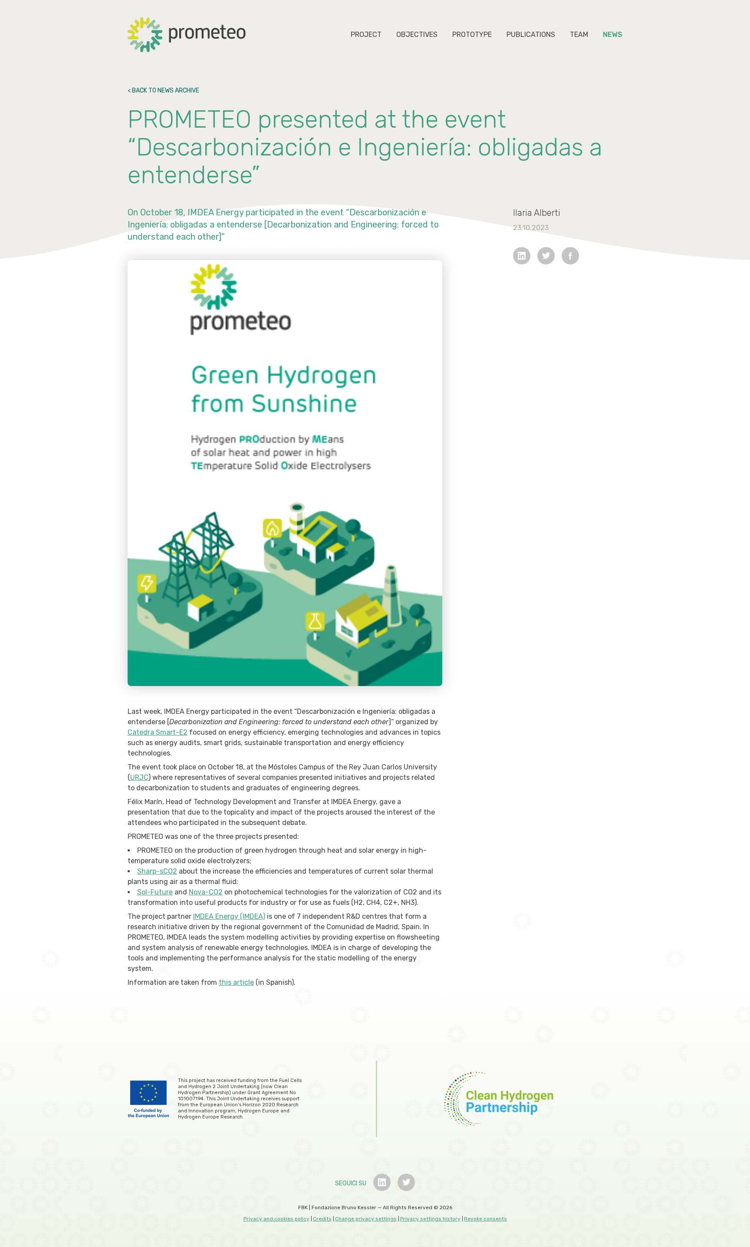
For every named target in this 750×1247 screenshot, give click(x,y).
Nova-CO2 (206, 892)
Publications (531, 34)
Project (366, 34)
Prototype (472, 34)
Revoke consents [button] (485, 1219)
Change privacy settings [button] (366, 1219)
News (612, 34)
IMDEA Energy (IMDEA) (229, 916)
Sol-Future (155, 892)
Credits (322, 1219)
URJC (139, 777)
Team (579, 34)
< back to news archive (163, 90)
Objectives (417, 34)
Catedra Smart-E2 (158, 732)
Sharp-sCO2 (157, 871)
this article (236, 982)
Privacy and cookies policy (276, 1219)
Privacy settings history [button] (430, 1219)
